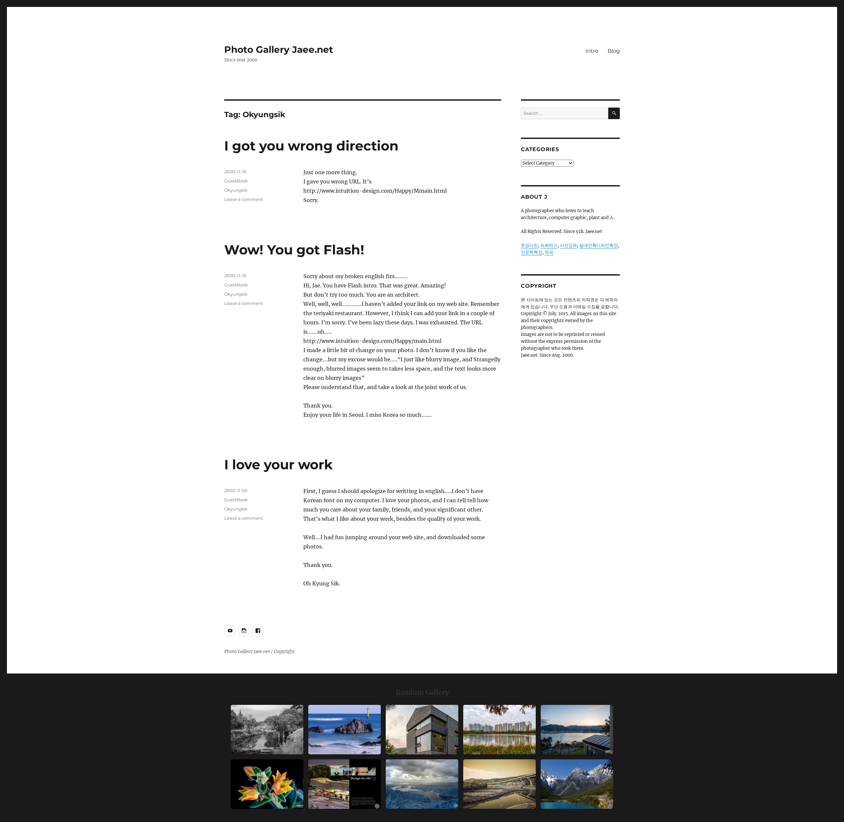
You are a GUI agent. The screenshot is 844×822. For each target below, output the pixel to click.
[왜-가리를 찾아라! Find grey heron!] (267, 729)
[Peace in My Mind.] (344, 729)
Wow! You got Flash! (294, 250)
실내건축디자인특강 (598, 245)
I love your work (278, 464)
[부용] (267, 784)
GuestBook (236, 180)
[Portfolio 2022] (344, 784)
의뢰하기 (549, 245)
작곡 (549, 252)
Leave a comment (243, 199)
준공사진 (529, 245)
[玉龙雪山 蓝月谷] (577, 784)
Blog (614, 51)
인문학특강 (531, 252)
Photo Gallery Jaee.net (278, 49)
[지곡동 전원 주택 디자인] (422, 729)
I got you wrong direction (311, 146)
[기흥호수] (499, 784)
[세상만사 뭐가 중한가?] (422, 784)
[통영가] (577, 729)
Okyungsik (236, 190)
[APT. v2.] (499, 729)
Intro (592, 51)
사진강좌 (568, 245)
